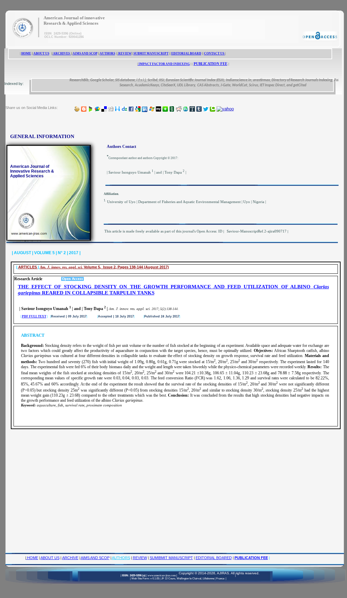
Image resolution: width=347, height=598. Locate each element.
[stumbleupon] (185, 109)
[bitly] (77, 109)
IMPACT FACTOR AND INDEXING (164, 64)
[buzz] (97, 109)
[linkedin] (144, 109)
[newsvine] (172, 109)
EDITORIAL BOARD (186, 53)
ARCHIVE (70, 558)
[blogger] (83, 109)
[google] (137, 109)
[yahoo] (225, 109)
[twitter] (205, 109)
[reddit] (178, 109)
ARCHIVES (61, 53)
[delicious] (104, 109)
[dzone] (124, 109)
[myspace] (158, 109)
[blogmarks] (90, 109)
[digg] (110, 109)
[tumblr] (199, 109)
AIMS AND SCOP (85, 53)
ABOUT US (41, 53)
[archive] (70, 53)
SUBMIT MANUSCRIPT (151, 53)
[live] (151, 109)
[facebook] (131, 109)
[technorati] (212, 109)
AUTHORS (107, 53)
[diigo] (117, 109)
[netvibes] (165, 109)
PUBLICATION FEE (210, 64)
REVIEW (124, 53)
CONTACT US (214, 53)
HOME (26, 53)
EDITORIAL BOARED (214, 558)
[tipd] (192, 109)
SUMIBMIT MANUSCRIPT (171, 558)
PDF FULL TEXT (34, 316)
